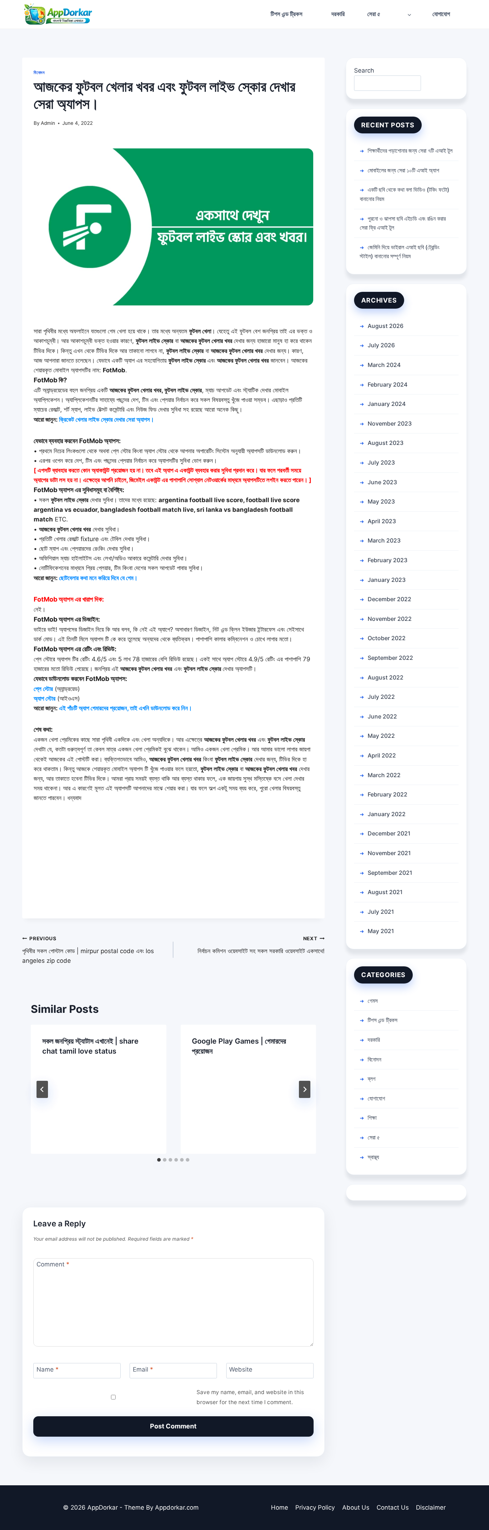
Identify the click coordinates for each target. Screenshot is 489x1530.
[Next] (304, 1089)
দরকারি (338, 14)
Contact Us (393, 1507)
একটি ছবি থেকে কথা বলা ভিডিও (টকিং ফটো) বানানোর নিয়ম (404, 194)
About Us (355, 1507)
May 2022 (381, 735)
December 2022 (389, 599)
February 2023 (387, 560)
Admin (48, 123)
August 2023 (385, 442)
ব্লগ (372, 1078)
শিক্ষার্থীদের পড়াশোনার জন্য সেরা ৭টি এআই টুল (410, 150)
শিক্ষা (372, 1117)
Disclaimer (431, 1507)
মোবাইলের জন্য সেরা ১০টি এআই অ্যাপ (403, 170)
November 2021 (389, 853)
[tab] (159, 1160)
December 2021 (389, 833)
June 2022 (382, 716)
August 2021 (385, 892)
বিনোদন (39, 72)
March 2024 (384, 364)
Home (279, 1507)
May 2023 (381, 501)
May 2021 (381, 931)
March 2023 (384, 540)
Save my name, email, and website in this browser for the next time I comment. (250, 1397)
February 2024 (387, 384)
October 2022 (387, 638)
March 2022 (384, 775)
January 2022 (387, 814)
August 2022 (385, 677)
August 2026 (385, 325)
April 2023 (382, 521)
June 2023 (382, 482)
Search (364, 70)
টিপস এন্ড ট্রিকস (286, 14)
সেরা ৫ (374, 1137)
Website (240, 1369)
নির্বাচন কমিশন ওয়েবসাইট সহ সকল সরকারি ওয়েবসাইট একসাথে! (261, 945)
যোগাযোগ (441, 14)
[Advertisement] (173, 868)
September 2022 (390, 657)
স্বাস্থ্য (373, 1157)
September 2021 (390, 872)
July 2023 (381, 462)
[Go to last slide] (42, 1089)
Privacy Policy (315, 1507)
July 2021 (381, 911)
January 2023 (387, 579)
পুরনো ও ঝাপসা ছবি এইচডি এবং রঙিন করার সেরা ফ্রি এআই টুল (403, 223)
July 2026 (381, 345)
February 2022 (387, 794)
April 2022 (382, 755)
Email (143, 1369)
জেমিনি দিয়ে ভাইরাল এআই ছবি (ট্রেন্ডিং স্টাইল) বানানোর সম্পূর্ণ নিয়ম (400, 252)
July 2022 (381, 696)
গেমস (373, 1000)
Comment (53, 1264)
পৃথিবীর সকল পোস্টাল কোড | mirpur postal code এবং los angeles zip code (88, 950)
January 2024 (387, 403)
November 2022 (390, 618)
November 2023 (390, 423)
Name (48, 1369)
